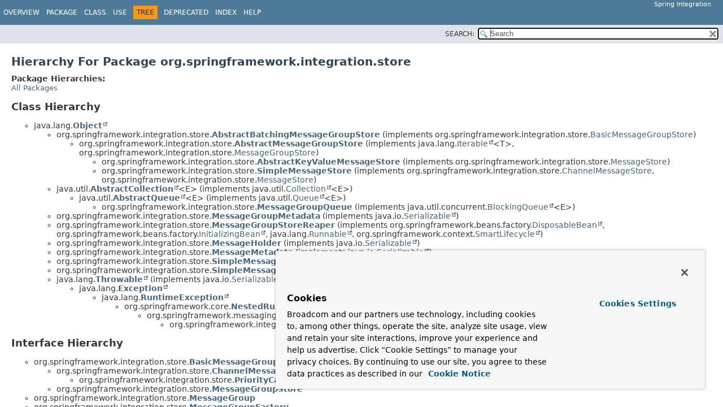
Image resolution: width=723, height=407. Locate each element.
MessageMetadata (252, 252)
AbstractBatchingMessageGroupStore (296, 134)
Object (87, 125)
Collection (306, 188)
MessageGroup (222, 397)
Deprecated (186, 12)
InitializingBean (229, 234)
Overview (21, 12)
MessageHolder (246, 243)
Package (61, 12)
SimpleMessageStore (304, 170)
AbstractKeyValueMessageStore (328, 161)
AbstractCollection (131, 188)
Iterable (472, 143)
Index (226, 12)
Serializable (427, 215)
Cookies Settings (637, 303)
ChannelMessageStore (607, 170)
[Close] (684, 272)
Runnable (328, 234)
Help (252, 12)
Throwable (119, 279)
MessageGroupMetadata (266, 215)
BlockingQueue (517, 206)
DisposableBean (564, 225)
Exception (140, 288)
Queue (306, 197)
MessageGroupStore (275, 152)
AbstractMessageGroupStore (298, 143)
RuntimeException (182, 297)
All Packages (34, 88)
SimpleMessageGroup (260, 261)
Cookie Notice (458, 373)
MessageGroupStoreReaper (273, 225)
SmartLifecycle (505, 234)
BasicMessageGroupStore (641, 134)
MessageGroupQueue (304, 206)
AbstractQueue (146, 197)
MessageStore (639, 161)
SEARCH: (459, 34)
